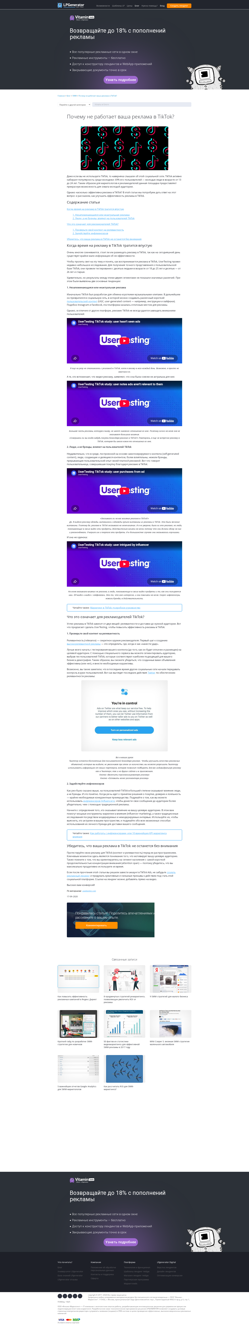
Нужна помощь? (149, 5)
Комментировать (96, 925)
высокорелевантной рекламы (84, 643)
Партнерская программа (136, 1279)
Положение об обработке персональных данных (103, 1269)
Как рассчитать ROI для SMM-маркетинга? (119, 1088)
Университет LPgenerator (70, 1271)
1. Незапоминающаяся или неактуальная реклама (101, 214)
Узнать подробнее (120, 80)
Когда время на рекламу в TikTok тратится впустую (95, 209)
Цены (129, 5)
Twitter (151, 672)
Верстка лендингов (166, 1267)
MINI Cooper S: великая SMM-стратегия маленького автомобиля (170, 1043)
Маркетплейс (130, 1283)
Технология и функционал (137, 1267)
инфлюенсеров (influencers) (99, 801)
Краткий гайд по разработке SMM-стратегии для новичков (75, 1043)
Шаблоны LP (118, 5)
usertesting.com (89, 891)
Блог (60, 1267)
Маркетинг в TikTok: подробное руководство (115, 607)
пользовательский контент (82, 301)
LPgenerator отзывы (68, 1279)
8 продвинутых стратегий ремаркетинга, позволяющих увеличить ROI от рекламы (124, 999)
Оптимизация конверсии (169, 1275)
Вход (162, 5)
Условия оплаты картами (68, 1322)
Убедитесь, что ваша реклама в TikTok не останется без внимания (104, 239)
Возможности (103, 5)
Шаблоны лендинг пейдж (136, 1271)
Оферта (95, 1278)
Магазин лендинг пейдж (136, 1275)
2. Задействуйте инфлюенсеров (90, 233)
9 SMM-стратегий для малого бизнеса (169, 996)
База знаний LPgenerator (70, 1275)
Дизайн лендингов (166, 1271)
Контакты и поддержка (102, 1274)
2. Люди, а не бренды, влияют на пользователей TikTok (103, 218)
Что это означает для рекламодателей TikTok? (92, 224)
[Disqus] (124, 1131)
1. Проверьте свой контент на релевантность (98, 229)
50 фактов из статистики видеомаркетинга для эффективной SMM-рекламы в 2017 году (122, 1044)
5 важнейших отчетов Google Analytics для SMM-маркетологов (77, 1088)
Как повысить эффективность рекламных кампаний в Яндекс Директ (77, 998)
